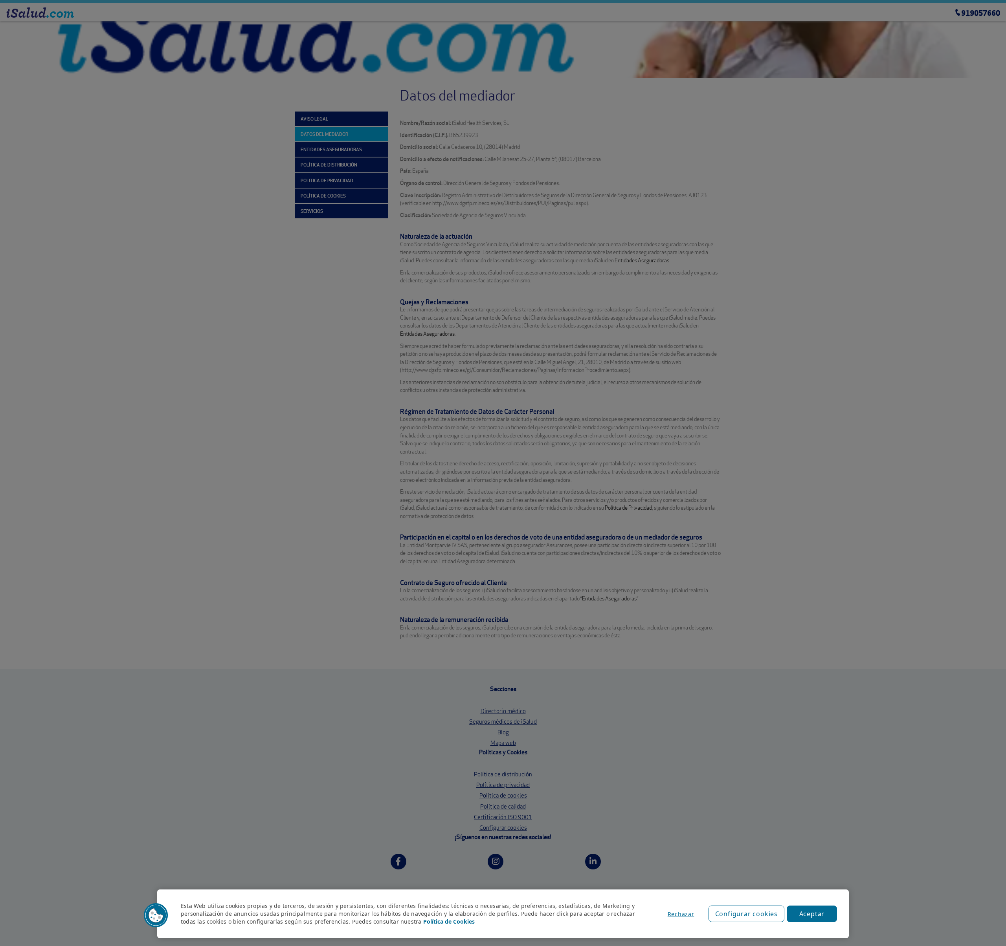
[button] (156, 915)
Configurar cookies (746, 913)
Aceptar (812, 913)
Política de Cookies (449, 921)
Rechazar (681, 914)
